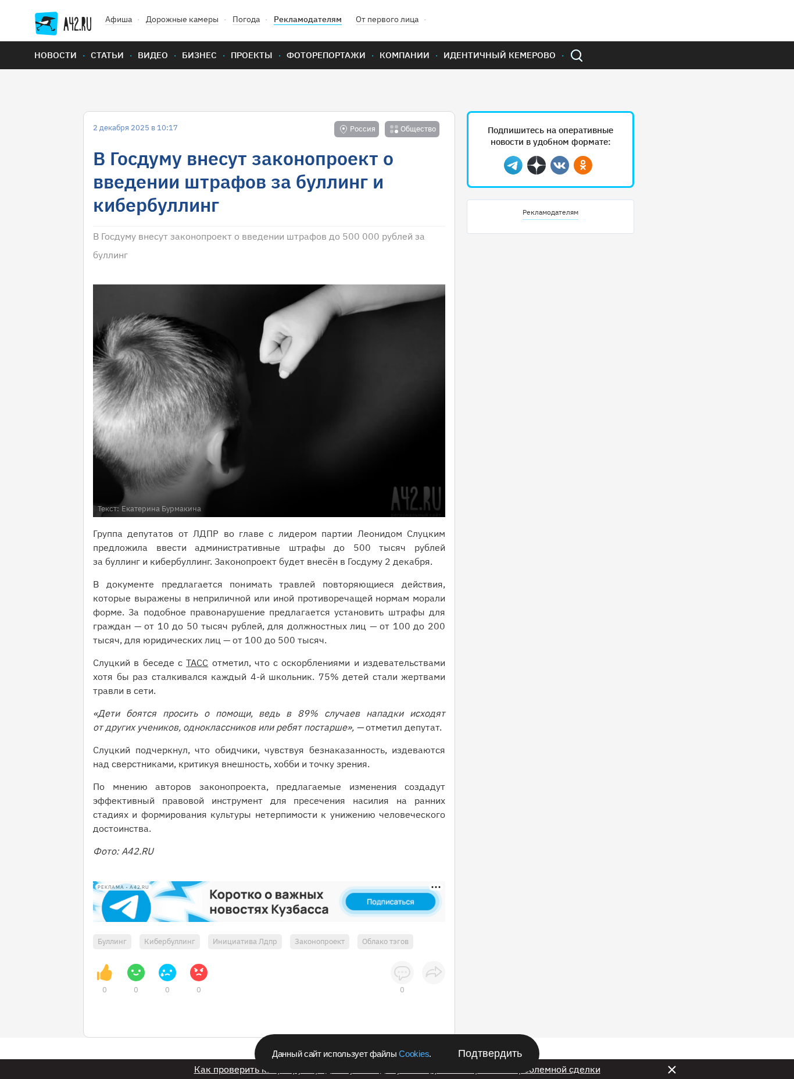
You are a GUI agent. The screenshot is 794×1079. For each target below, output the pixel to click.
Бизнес (199, 54)
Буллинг (112, 941)
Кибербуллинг (169, 941)
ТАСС (197, 662)
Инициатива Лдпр (245, 941)
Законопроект (320, 941)
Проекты (252, 54)
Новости (55, 54)
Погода (246, 19)
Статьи (107, 54)
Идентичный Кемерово (500, 54)
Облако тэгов (385, 941)
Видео (153, 54)
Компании (405, 54)
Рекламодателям (308, 19)
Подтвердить (490, 1053)
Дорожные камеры (182, 19)
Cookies (414, 1054)
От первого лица (387, 19)
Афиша (118, 19)
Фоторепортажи (326, 54)
